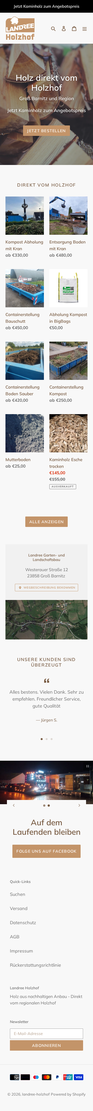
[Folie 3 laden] (51, 739)
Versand (19, 908)
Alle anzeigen (46, 521)
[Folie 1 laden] (41, 739)
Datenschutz (23, 922)
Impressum (21, 951)
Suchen (17, 894)
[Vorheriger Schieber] (13, 805)
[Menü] (84, 28)
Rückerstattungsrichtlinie (35, 965)
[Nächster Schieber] (79, 805)
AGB (14, 937)
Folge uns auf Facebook (46, 851)
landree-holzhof (36, 1094)
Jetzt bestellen (46, 130)
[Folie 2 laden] (46, 739)
